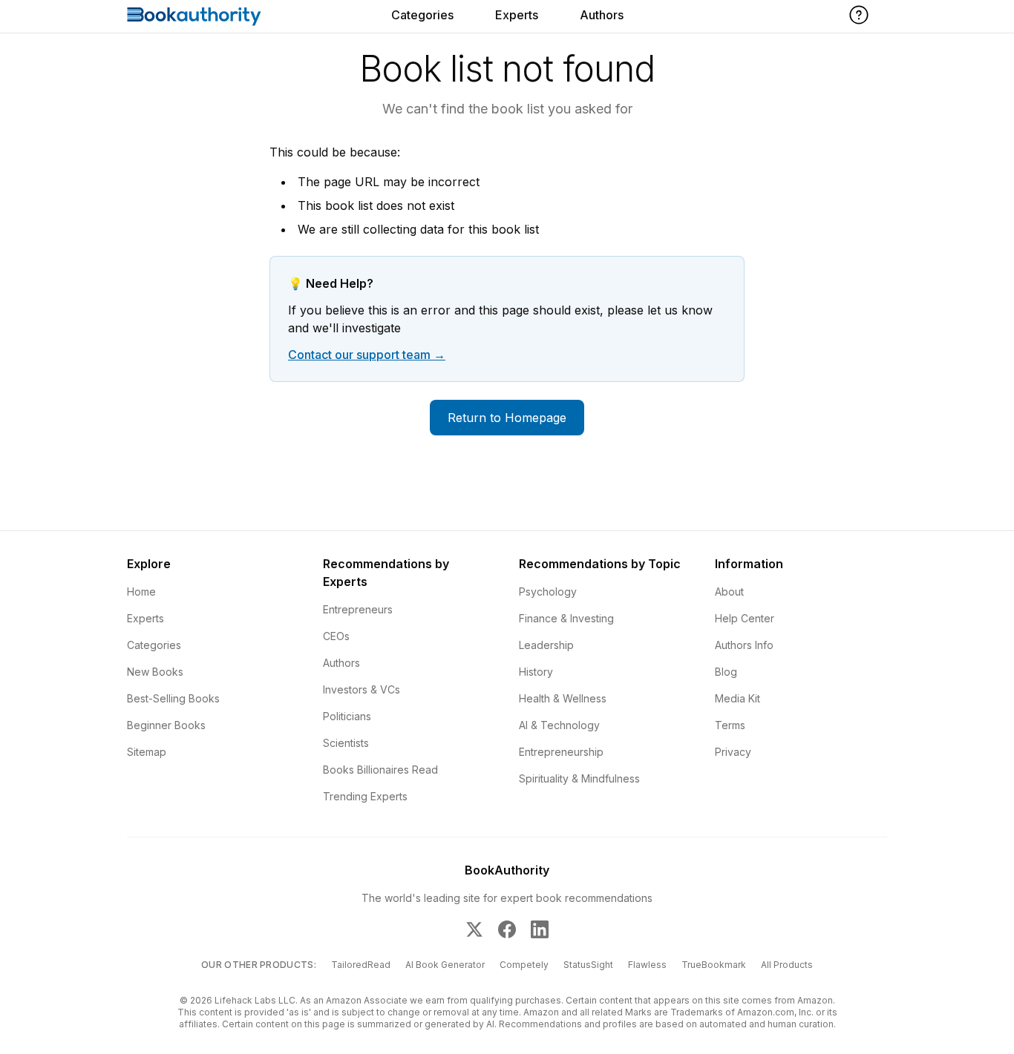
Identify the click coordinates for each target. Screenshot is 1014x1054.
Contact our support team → (366, 354)
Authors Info (744, 645)
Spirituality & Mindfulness (579, 778)
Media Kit (737, 698)
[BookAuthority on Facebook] (507, 929)
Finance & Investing (566, 618)
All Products (787, 964)
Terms (730, 725)
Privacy (733, 751)
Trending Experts (365, 796)
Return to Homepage (507, 417)
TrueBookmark (713, 964)
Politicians (347, 716)
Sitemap (146, 751)
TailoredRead (360, 964)
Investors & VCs (361, 689)
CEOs (336, 636)
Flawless (647, 964)
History (536, 671)
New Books (155, 671)
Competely (524, 964)
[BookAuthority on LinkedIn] (540, 929)
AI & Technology (559, 725)
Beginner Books (166, 725)
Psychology (548, 591)
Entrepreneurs (358, 609)
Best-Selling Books (173, 698)
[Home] (194, 16)
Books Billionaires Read (380, 769)
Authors (602, 14)
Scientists (346, 743)
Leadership (546, 645)
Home (141, 591)
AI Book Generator (445, 964)
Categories (422, 14)
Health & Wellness (562, 698)
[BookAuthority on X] (474, 929)
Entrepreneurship (561, 751)
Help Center (744, 618)
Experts (516, 14)
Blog (726, 671)
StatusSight (588, 964)
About (729, 591)
